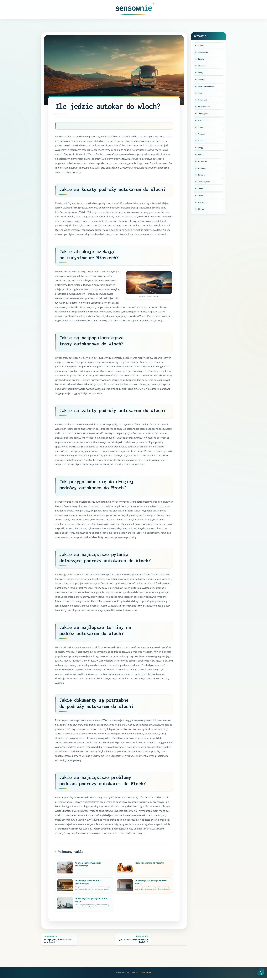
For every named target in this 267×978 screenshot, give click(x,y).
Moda (200, 93)
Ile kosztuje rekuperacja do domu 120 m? (91, 900)
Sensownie (133, 7)
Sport (200, 154)
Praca (200, 120)
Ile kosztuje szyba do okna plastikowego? (88, 882)
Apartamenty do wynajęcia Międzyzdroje (88, 864)
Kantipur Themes (145, 972)
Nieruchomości (204, 107)
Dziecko (201, 59)
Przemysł (201, 134)
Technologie (202, 161)
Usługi (200, 195)
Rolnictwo (202, 141)
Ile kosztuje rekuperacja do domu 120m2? (151, 882)
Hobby (200, 73)
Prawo (200, 127)
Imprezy (201, 79)
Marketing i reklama (206, 86)
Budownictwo (203, 52)
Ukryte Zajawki (204, 182)
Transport (202, 168)
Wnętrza (201, 202)
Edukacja (201, 66)
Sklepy (200, 148)
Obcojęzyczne (203, 113)
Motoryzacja (202, 100)
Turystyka (202, 175)
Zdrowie (201, 209)
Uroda (200, 188)
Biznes (200, 45)
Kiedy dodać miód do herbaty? (149, 863)
